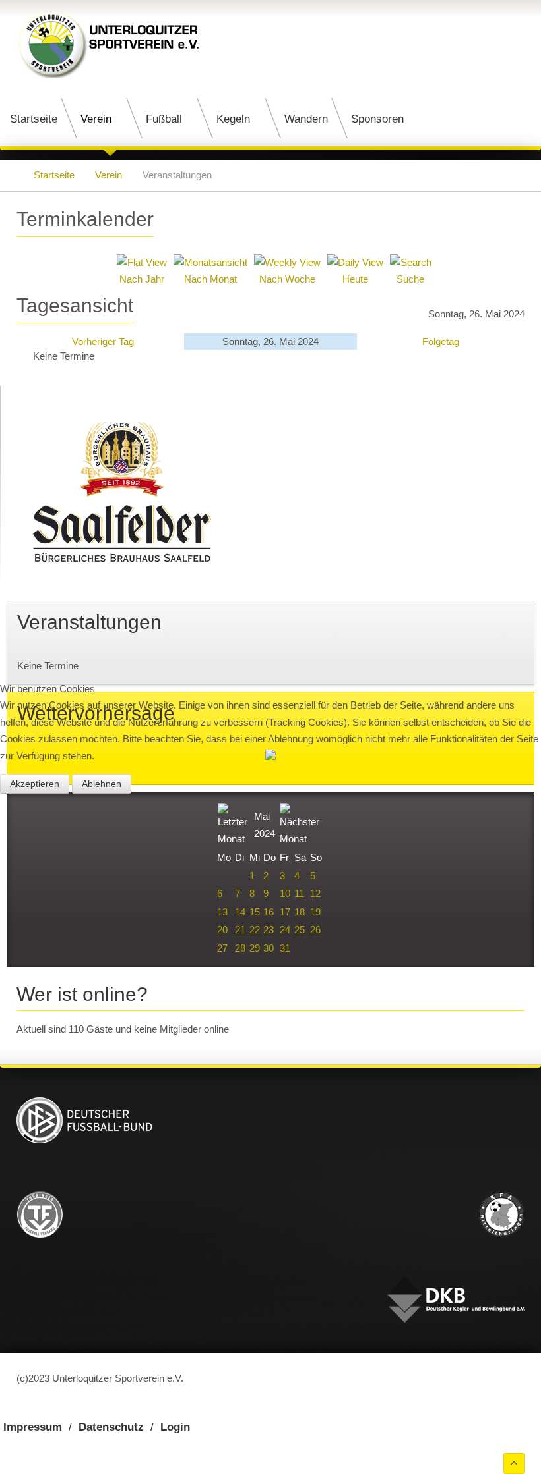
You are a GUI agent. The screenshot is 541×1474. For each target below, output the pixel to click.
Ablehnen (101, 783)
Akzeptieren (34, 783)
